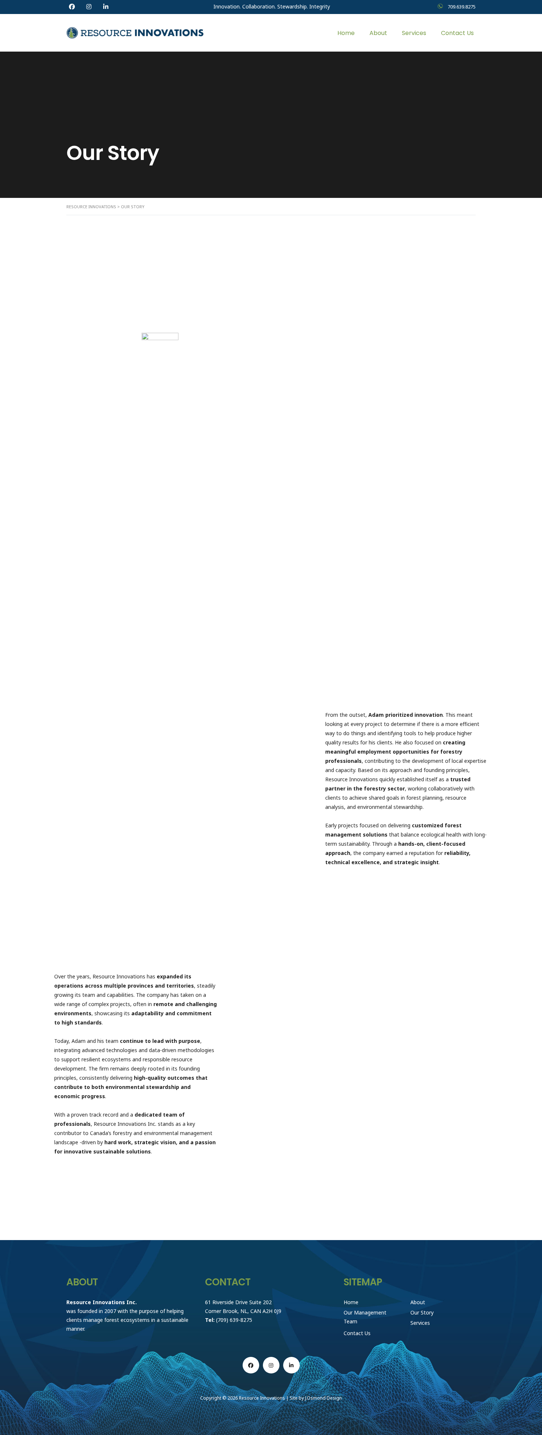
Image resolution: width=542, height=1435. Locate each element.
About (378, 32)
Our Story (422, 1312)
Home (346, 32)
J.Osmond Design (323, 1398)
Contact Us (457, 32)
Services (414, 32)
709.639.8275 (462, 6)
